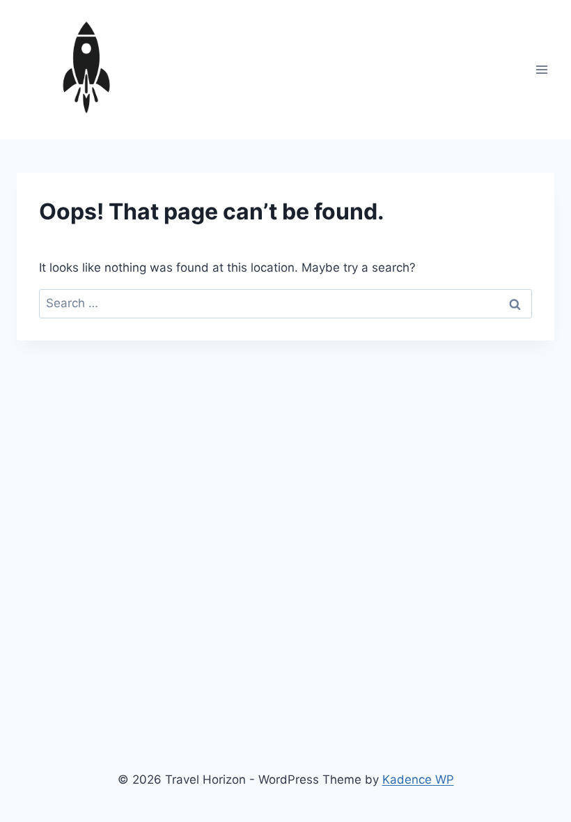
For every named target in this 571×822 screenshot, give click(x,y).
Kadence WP (418, 779)
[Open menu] (541, 69)
